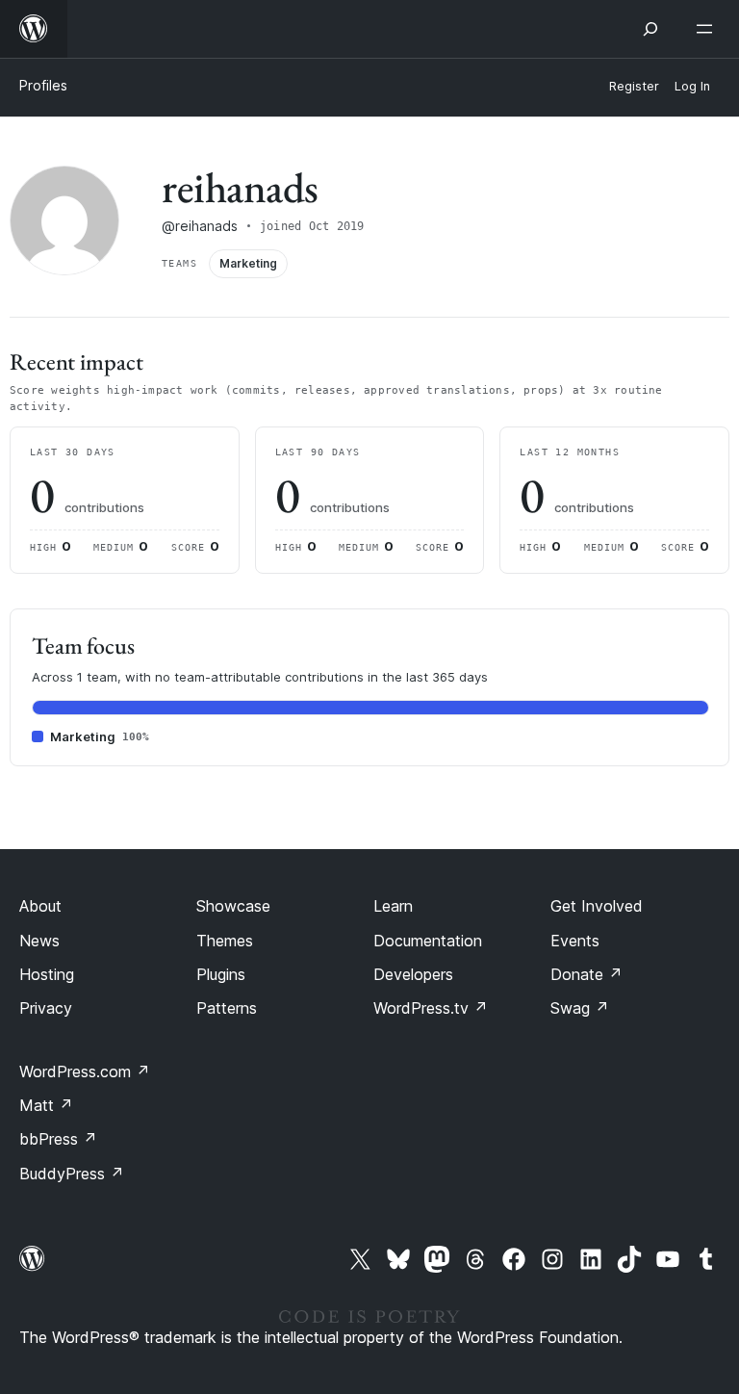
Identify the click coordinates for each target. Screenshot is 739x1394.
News (39, 940)
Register (634, 86)
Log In (692, 86)
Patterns (226, 1008)
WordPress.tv (430, 1008)
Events (574, 940)
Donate (586, 974)
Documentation (427, 940)
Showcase (233, 906)
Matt (46, 1105)
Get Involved (596, 906)
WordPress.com (84, 1071)
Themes (224, 940)
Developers (413, 974)
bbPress (58, 1139)
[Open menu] (708, 29)
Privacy (45, 1008)
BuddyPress (71, 1173)
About (40, 906)
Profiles (43, 85)
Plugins (220, 974)
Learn (393, 906)
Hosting (46, 974)
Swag (579, 1008)
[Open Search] (650, 29)
